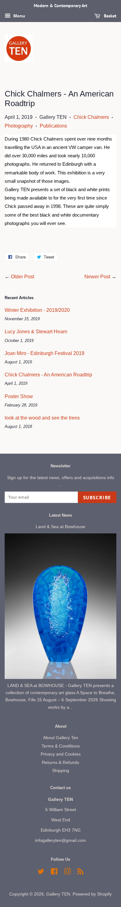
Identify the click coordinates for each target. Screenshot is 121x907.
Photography (19, 125)
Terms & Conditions (61, 746)
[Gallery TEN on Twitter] (41, 872)
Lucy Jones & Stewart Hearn (36, 331)
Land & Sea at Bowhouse (60, 526)
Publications (53, 125)
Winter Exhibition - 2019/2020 (37, 310)
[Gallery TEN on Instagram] (67, 872)
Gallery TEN (58, 894)
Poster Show (19, 396)
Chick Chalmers (91, 117)
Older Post (22, 276)
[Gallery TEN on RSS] (80, 872)
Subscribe (97, 497)
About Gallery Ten (60, 737)
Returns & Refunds (60, 762)
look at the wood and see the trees (42, 417)
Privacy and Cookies (61, 754)
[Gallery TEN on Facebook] (54, 872)
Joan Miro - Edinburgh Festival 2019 (44, 353)
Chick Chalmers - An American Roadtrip (48, 374)
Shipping (60, 770)
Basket (109, 16)
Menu (18, 15)
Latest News (60, 515)
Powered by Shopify (92, 894)
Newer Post (97, 276)
